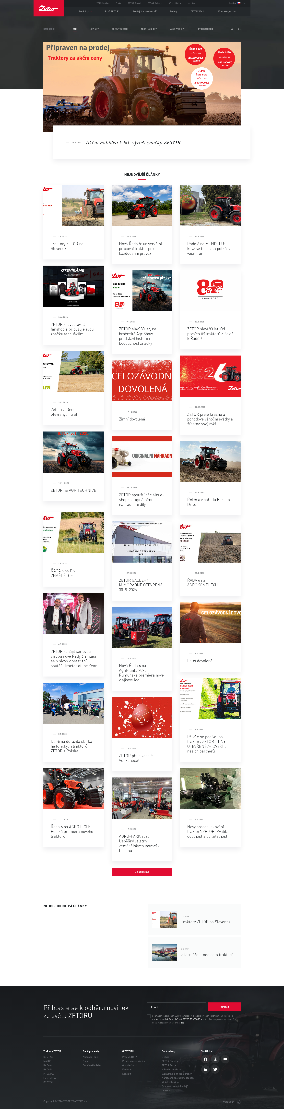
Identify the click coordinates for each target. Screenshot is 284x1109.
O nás (118, 3)
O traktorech (205, 29)
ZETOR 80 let (102, 3)
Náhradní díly (90, 1057)
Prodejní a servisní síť (145, 11)
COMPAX (48, 1057)
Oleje (86, 1061)
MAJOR (47, 1061)
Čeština (233, 3)
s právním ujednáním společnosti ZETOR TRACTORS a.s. (178, 1019)
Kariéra (191, 3)
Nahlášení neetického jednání (178, 1077)
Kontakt (126, 1073)
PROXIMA (48, 1073)
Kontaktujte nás (227, 11)
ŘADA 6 (47, 1065)
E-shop (173, 11)
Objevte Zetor (120, 29)
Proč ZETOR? (112, 11)
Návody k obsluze (171, 1069)
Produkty (84, 11)
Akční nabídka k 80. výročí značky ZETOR (133, 142)
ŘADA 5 (47, 1069)
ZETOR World (197, 11)
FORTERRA (49, 1077)
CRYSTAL (48, 1082)
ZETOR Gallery (155, 3)
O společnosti (129, 1065)
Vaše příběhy (177, 29)
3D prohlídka (175, 3)
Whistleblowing (170, 1082)
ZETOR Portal (134, 3)
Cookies (166, 1090)
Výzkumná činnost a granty (177, 1073)
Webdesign (229, 1101)
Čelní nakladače (92, 1065)
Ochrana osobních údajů (175, 1086)
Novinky (94, 29)
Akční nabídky (149, 29)
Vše (75, 29)
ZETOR (49, 8)
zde (182, 1023)
